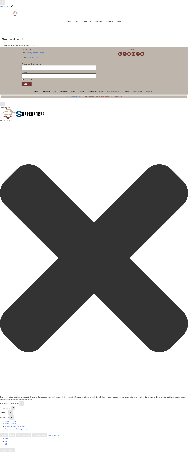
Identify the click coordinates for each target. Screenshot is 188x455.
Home (69, 21)
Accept (4, 435)
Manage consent (7, 450)
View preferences (24, 435)
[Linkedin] (142, 54)
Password (25, 72)
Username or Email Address (31, 64)
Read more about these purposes (16, 429)
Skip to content (5, 6)
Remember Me (28, 80)
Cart (55, 91)
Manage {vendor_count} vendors (16, 426)
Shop (77, 21)
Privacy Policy (46, 91)
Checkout (109, 21)
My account (99, 21)
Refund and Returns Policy (95, 91)
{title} (6, 438)
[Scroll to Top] (94, 453)
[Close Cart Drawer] (2, 104)
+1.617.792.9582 (33, 57)
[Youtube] (129, 54)
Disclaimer (126, 91)
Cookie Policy (150, 91)
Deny (12, 435)
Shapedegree (76, 97)
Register (81, 91)
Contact (73, 91)
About (36, 91)
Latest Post (87, 21)
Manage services (11, 423)
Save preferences (39, 435)
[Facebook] (120, 54)
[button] (94, 259)
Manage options (10, 421)
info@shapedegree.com (36, 53)
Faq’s (119, 21)
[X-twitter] (125, 54)
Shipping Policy (137, 91)
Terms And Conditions (113, 91)
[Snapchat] (133, 54)
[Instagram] (138, 54)
